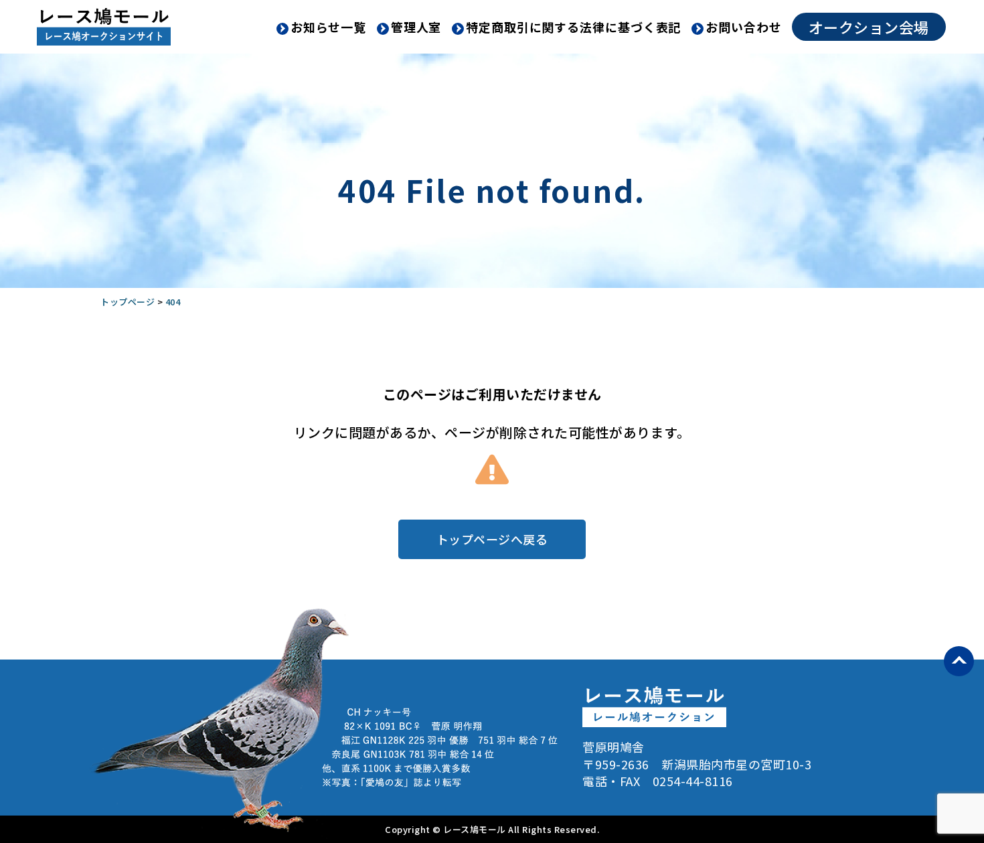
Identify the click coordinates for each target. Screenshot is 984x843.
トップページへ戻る (492, 539)
